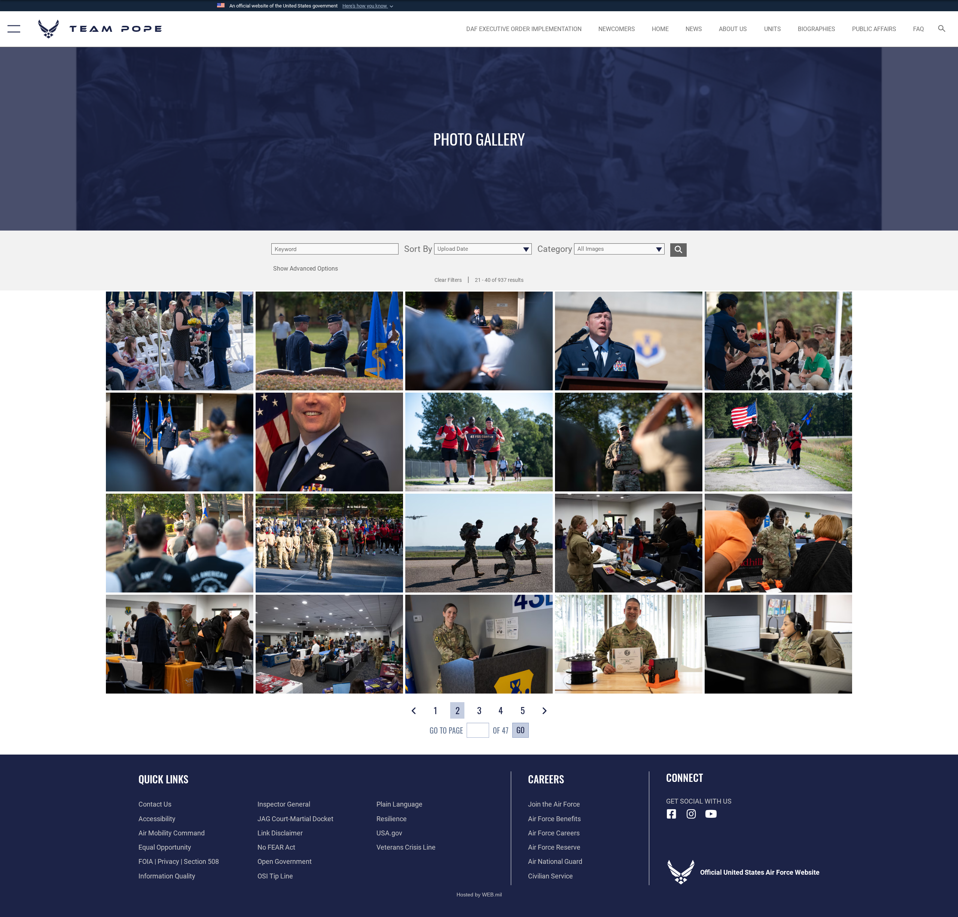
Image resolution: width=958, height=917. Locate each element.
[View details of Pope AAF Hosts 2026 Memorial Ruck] (479, 442)
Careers (546, 778)
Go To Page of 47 (469, 730)
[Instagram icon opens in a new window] (691, 814)
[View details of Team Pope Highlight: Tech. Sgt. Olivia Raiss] (479, 644)
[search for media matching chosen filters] (678, 250)
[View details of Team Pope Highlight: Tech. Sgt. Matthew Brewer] (628, 644)
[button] (368, 6)
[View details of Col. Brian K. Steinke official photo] (329, 442)
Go (520, 729)
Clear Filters (448, 280)
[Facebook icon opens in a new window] (671, 814)
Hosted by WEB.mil (479, 895)
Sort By (418, 249)
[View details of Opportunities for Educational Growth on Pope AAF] (628, 543)
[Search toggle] (942, 29)
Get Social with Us (699, 801)
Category (554, 249)
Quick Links (163, 778)
